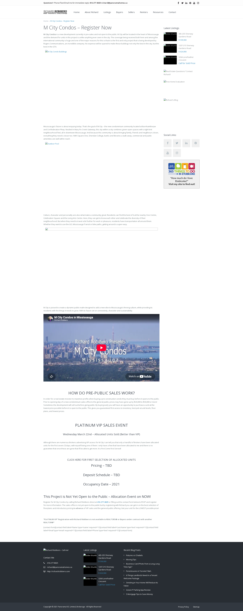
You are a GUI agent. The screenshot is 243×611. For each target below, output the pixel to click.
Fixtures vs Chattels (134, 555)
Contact (172, 12)
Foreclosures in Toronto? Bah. (138, 571)
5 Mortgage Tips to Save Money (139, 594)
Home (77, 12)
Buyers (119, 12)
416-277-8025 (95, 3)
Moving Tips (131, 559)
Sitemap (196, 607)
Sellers (131, 12)
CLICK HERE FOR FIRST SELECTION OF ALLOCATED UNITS (101, 459)
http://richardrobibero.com (58, 571)
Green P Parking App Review (138, 590)
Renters (144, 12)
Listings (107, 12)
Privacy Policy (183, 607)
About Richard (91, 12)
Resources (158, 12)
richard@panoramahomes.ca (114, 3)
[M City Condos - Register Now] (101, 83)
